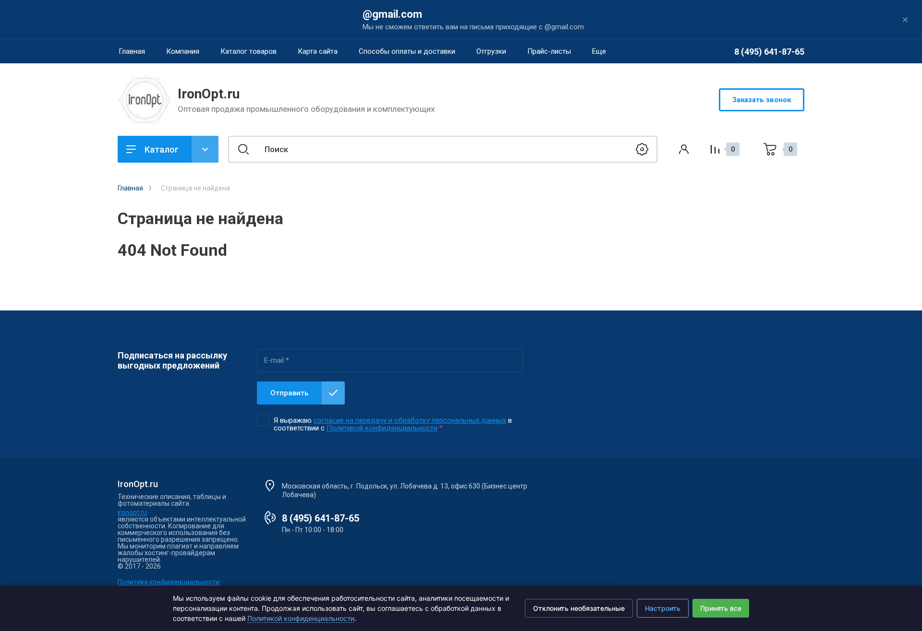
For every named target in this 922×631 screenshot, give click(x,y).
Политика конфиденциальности (168, 582)
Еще (599, 51)
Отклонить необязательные (579, 608)
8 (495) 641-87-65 (769, 52)
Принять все (720, 608)
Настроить (662, 608)
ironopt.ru (132, 512)
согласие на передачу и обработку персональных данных (410, 420)
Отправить (289, 393)
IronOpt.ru (209, 94)
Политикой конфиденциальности (382, 428)
